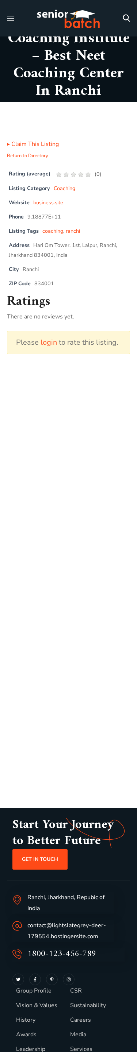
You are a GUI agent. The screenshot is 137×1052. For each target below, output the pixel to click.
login (49, 342)
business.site (48, 202)
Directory (54, 104)
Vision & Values (36, 1005)
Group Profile (34, 991)
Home (21, 104)
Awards (26, 1034)
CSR (76, 991)
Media (78, 1034)
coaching (52, 231)
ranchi (73, 231)
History (25, 1020)
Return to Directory (27, 155)
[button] (126, 18)
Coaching (64, 188)
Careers (80, 1020)
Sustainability (88, 1005)
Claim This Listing (33, 144)
